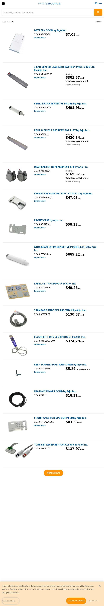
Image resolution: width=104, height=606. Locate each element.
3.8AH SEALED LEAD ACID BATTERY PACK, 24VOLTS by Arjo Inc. (64, 68)
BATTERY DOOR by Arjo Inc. (50, 30)
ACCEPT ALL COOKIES (76, 601)
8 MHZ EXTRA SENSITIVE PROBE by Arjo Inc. (60, 103)
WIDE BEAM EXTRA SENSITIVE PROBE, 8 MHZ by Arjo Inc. (65, 248)
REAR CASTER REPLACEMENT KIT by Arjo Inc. (61, 166)
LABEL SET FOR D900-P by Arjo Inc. (55, 283)
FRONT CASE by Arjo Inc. (48, 220)
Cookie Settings (8, 601)
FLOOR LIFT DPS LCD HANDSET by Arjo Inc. (59, 336)
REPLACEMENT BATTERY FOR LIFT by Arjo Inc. (62, 130)
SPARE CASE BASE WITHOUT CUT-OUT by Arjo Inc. (63, 193)
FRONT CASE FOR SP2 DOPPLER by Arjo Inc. (60, 417)
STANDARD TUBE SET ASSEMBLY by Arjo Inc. (60, 310)
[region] (52, 594)
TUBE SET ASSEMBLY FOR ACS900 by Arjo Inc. (61, 444)
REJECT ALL (94, 601)
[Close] (100, 586)
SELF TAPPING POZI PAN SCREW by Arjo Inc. (60, 364)
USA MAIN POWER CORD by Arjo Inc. (55, 391)
